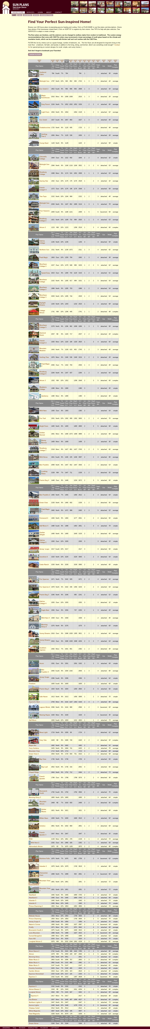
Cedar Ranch (44, 564)
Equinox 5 (34, 996)
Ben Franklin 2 (44, 495)
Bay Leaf (44, 767)
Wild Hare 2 (35, 843)
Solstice (42, 826)
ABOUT (48, 12)
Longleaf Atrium (35, 992)
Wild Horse (43, 457)
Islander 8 (32, 903)
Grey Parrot (45, 104)
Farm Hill (32, 938)
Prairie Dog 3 (44, 595)
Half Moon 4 (43, 526)
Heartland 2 (33, 898)
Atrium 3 (42, 380)
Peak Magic (43, 257)
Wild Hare (43, 411)
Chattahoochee (44, 127)
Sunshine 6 (43, 557)
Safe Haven (43, 696)
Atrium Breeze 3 (35, 989)
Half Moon (32, 720)
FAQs (14, 1028)
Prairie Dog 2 (44, 689)
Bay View (42, 759)
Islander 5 (32, 900)
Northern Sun (44, 250)
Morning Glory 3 (35, 797)
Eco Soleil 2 (43, 89)
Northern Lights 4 (35, 1002)
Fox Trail (42, 418)
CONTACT (58, 12)
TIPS (19, 15)
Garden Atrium (34, 971)
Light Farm (45, 112)
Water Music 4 (34, 962)
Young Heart (43, 143)
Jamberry (44, 396)
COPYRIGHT (55, 1028)
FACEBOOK (44, 1028)
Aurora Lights (34, 1005)
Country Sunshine (35, 968)
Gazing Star (43, 181)
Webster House (34, 916)
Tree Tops (43, 196)
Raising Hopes (44, 715)
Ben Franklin (44, 465)
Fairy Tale (43, 740)
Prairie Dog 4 (44, 480)
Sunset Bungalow (35, 936)
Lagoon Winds (44, 707)
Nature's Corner (34, 924)
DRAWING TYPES (46, 15)
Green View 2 (34, 754)
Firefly (31, 927)
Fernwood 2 (43, 518)
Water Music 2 (34, 959)
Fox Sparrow (44, 579)
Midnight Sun (44, 81)
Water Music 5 (34, 965)
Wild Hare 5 (45, 618)
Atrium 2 (42, 227)
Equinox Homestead (36, 974)
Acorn (41, 663)
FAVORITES (27, 15)
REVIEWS (22, 1028)
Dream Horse (33, 1023)
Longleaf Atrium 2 (35, 941)
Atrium (31, 954)
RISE (31, 839)
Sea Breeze (33, 999)
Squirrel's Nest (34, 702)
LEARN (40, 12)
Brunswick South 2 (36, 930)
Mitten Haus (43, 818)
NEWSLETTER (33, 1028)
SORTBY (39, 61)
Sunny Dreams (44, 633)
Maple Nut (32, 745)
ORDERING (6, 1028)
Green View (43, 502)
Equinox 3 (32, 977)
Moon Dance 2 (34, 951)
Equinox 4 (32, 986)
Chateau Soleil (34, 1008)
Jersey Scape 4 (34, 921)
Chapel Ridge (34, 772)
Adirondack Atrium (36, 846)
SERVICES (30, 12)
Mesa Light (43, 732)
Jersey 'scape (44, 549)
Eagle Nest (45, 610)
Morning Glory (34, 957)
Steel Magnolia (34, 1014)
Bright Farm (43, 426)
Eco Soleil (43, 120)
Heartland (32, 895)
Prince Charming (35, 919)
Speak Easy (45, 273)
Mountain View (34, 751)
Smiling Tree (44, 357)
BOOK (36, 15)
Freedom (32, 683)
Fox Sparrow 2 (44, 587)
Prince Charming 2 (36, 906)
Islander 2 (43, 866)
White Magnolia (34, 1011)
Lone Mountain (34, 933)
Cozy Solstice (34, 748)
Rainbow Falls (44, 858)
